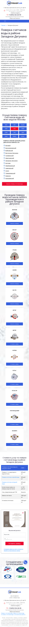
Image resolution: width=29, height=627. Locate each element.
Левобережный (10, 166)
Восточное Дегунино (11, 153)
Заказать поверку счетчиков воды (14, 184)
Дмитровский (9, 158)
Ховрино (8, 176)
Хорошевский (9, 178)
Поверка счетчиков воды (7, 613)
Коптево (8, 163)
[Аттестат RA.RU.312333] (14, 519)
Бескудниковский (10, 148)
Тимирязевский (10, 173)
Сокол (7, 171)
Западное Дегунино (11, 161)
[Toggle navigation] (5, 21)
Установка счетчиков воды (7, 614)
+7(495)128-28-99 (14, 15)
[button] (26, 468)
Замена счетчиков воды (18, 613)
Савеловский (9, 168)
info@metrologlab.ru (15, 13)
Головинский (9, 155)
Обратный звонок (15, 18)
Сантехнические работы (19, 614)
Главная (3, 25)
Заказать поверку (14, 223)
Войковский (9, 150)
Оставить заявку (14, 344)
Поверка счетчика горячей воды (10, 477)
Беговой (7, 145)
